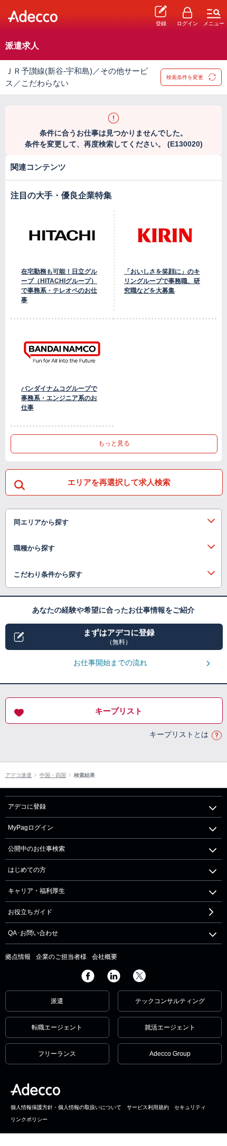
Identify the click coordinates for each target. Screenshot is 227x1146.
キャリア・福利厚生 (36, 891)
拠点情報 (18, 956)
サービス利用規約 (148, 1107)
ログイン (187, 23)
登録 (161, 23)
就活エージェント (170, 1027)
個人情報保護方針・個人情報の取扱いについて (66, 1107)
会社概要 (104, 956)
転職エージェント (57, 1027)
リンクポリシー (29, 1119)
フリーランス (57, 1053)
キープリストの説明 (216, 735)
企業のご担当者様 (61, 956)
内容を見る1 (113, 522)
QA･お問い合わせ (33, 933)
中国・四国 (53, 775)
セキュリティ (190, 1107)
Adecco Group (170, 1053)
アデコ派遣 (18, 775)
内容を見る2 (113, 548)
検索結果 (84, 775)
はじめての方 (27, 869)
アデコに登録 (27, 806)
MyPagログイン (30, 827)
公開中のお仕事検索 (36, 848)
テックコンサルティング (170, 1001)
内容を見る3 (113, 574)
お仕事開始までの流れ (110, 662)
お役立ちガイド (30, 912)
